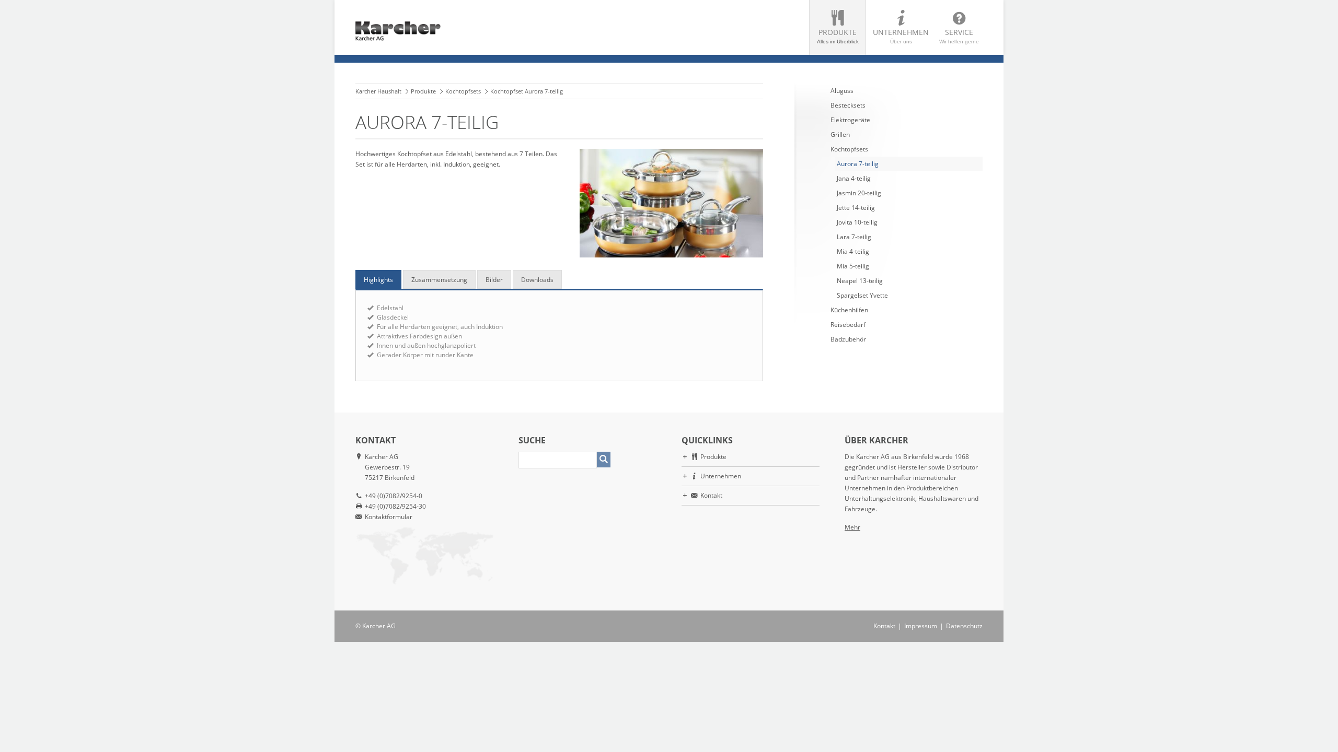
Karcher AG (379, 625)
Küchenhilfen (849, 310)
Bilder (494, 279)
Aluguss (842, 90)
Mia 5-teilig (853, 266)
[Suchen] (603, 459)
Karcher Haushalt (378, 91)
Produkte (838, 35)
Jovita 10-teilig (857, 222)
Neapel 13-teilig (860, 280)
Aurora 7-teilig (858, 163)
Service (959, 35)
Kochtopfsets (463, 91)
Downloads (537, 279)
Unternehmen (901, 35)
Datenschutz (964, 625)
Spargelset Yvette (862, 295)
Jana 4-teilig (854, 178)
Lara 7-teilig (854, 236)
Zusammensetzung (439, 279)
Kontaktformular (388, 516)
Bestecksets (848, 105)
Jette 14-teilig (856, 207)
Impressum (920, 625)
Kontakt (711, 495)
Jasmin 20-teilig (859, 193)
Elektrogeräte (850, 119)
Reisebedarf (848, 324)
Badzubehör (848, 339)
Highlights (378, 279)
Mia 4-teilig (853, 251)
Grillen (840, 134)
